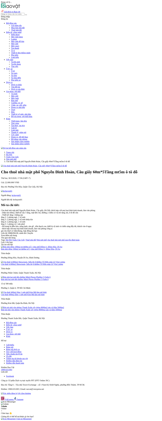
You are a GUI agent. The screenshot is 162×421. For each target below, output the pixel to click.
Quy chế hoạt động (13, 352)
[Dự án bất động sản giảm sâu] (13, 148)
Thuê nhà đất (16, 30)
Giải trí (14, 128)
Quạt (13, 110)
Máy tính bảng (17, 37)
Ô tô (13, 71)
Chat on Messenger (24, 419)
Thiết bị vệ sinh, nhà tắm (21, 114)
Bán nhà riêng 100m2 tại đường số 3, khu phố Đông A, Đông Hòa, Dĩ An (30, 249)
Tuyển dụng (16, 64)
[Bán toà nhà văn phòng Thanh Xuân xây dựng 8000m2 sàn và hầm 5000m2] (32, 307)
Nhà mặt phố (11, 159)
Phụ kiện (14, 55)
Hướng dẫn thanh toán (15, 363)
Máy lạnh (15, 98)
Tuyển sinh (15, 62)
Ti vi (13, 50)
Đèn (13, 112)
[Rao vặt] (10, 8)
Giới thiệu (10, 345)
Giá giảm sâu (16, 25)
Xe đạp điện (16, 78)
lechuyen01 (16, 195)
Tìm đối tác (15, 87)
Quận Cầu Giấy (12, 157)
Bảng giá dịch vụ (13, 349)
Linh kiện (15, 57)
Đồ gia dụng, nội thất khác (21, 116)
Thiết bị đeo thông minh (20, 53)
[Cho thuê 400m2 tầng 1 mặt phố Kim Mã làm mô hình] (24, 292)
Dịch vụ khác (16, 85)
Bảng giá (9, 347)
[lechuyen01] (6, 191)
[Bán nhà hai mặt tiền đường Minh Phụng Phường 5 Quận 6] (25, 277)
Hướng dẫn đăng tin (14, 361)
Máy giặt (14, 96)
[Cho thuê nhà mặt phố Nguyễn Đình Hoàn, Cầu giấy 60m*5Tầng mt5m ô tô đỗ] (34, 166)
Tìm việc (14, 66)
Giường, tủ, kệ (17, 103)
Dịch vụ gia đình (18, 89)
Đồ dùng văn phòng (19, 139)
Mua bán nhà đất (18, 28)
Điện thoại (15, 34)
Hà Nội (9, 155)
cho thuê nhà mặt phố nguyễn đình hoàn (63, 240)
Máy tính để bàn (17, 41)
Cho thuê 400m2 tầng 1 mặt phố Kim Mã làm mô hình (23, 294)
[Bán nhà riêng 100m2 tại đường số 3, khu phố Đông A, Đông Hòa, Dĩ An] (31, 247)
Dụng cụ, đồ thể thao (19, 137)
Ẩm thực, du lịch (18, 125)
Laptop (14, 39)
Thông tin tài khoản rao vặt (17, 358)
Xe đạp (14, 75)
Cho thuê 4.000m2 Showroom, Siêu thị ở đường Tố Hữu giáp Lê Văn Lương (32, 264)
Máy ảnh (14, 44)
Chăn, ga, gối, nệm (18, 105)
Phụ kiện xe (16, 80)
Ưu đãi (9, 356)
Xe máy (14, 73)
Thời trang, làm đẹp (19, 121)
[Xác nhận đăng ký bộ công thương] (16, 393)
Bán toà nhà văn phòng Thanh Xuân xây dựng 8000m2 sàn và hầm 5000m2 (31, 310)
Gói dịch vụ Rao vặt (12, 12)
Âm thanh (15, 48)
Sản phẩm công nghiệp (20, 141)
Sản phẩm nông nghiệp (20, 144)
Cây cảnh (15, 135)
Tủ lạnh (14, 94)
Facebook (10, 376)
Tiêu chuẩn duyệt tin (14, 354)
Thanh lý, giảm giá (18, 132)
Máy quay (15, 46)
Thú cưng (15, 123)
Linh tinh (14, 130)
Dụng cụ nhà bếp (18, 107)
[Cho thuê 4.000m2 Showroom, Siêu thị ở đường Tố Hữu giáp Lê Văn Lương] (33, 262)
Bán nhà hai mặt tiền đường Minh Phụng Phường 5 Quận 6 (24, 279)
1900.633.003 (6, 370)
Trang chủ (10, 152)
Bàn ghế (14, 100)
